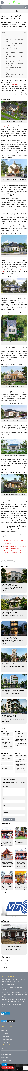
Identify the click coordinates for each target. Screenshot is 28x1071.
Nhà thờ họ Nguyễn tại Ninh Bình (7, 884)
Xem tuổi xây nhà (5, 963)
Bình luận (5, 786)
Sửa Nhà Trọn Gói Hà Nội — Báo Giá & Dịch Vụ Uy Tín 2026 (9, 638)
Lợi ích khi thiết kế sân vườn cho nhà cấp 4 (13, 35)
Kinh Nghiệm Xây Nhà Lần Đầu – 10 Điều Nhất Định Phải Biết (9, 611)
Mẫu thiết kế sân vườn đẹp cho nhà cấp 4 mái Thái (14, 60)
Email (4, 805)
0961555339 (8, 1067)
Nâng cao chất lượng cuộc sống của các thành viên (14, 44)
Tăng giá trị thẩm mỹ (11, 37)
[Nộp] (25, 7)
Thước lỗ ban (4, 960)
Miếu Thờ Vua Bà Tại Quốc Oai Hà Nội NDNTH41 (21, 840)
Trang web (5, 812)
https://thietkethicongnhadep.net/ (17, 1009)
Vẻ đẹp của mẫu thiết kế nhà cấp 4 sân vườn (14, 68)
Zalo (4, 1064)
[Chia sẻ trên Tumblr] (15, 561)
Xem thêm (14, 952)
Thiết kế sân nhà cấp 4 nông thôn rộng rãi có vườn (14, 72)
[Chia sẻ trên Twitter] (5, 561)
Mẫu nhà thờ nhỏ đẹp (6, 755)
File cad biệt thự (19, 736)
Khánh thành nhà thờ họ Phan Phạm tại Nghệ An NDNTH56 (21, 862)
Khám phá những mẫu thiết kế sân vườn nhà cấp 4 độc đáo (13, 49)
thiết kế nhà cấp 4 (16, 84)
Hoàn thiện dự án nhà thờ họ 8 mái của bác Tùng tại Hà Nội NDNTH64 (7, 862)
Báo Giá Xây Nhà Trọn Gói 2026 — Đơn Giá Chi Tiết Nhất (9, 664)
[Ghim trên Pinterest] (7, 561)
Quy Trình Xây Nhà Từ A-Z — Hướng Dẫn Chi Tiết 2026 (9, 585)
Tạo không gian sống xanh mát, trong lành (14, 40)
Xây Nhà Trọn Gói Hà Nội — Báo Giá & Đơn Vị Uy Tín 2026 (9, 716)
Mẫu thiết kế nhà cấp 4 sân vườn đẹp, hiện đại (14, 75)
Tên (4, 798)
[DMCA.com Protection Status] (8, 1021)
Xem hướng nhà (5, 967)
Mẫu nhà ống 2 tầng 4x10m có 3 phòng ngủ (20, 770)
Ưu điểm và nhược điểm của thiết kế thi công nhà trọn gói (14, 945)
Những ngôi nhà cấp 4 (7, 126)
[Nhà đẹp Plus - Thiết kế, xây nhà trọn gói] (15, 2)
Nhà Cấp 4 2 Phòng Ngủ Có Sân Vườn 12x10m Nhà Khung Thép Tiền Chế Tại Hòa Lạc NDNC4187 (15, 542)
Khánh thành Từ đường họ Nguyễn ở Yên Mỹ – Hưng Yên (7, 841)
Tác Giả (16, 1065)
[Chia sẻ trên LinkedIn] (12, 561)
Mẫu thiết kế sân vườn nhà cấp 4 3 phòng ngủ (14, 64)
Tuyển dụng (22, 1065)
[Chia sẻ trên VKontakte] (10, 561)
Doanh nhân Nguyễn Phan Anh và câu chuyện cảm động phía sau (21, 885)
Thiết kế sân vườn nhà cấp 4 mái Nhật (14, 53)
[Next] (26, 939)
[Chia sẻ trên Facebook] (2, 561)
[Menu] (2, 2)
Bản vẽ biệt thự (19, 733)
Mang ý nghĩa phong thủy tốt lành (14, 47)
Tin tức (9, 10)
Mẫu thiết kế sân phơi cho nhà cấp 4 (14, 57)
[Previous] (2, 939)
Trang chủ (4, 10)
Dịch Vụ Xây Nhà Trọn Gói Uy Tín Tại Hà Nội (13, 690)
